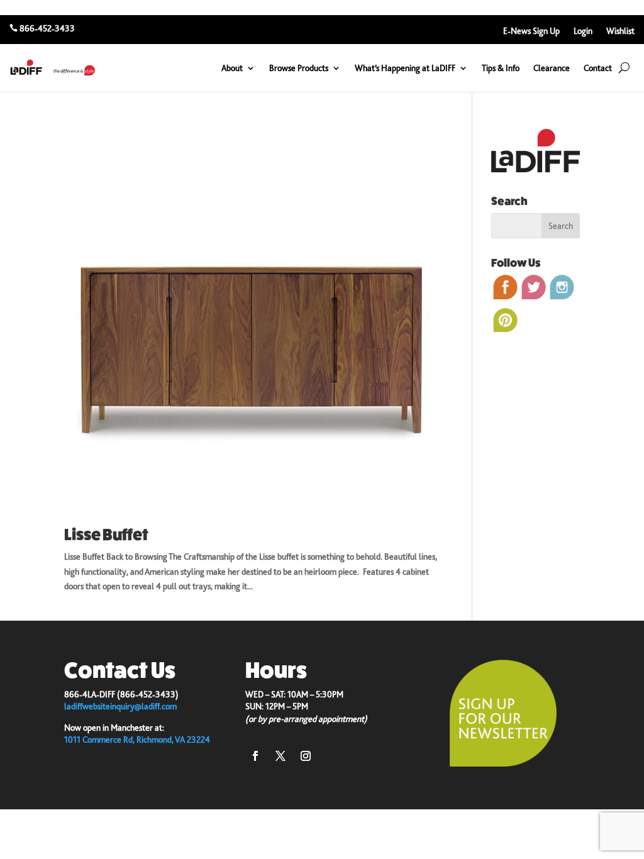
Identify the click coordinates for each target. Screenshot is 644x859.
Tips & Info (500, 68)
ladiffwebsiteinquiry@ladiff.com (120, 706)
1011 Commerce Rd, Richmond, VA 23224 (137, 739)
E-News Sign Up (531, 31)
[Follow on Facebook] (255, 756)
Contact (598, 68)
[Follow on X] (280, 756)
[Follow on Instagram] (306, 756)
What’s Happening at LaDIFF (405, 68)
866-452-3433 (47, 28)
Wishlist (620, 31)
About (232, 68)
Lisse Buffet (106, 535)
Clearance (551, 68)
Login (583, 31)
